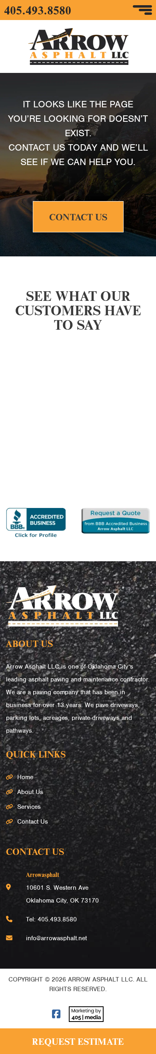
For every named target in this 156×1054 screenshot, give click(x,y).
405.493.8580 (37, 10)
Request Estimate (78, 1041)
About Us (30, 792)
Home (25, 777)
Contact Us (78, 217)
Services (29, 807)
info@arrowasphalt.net (56, 938)
